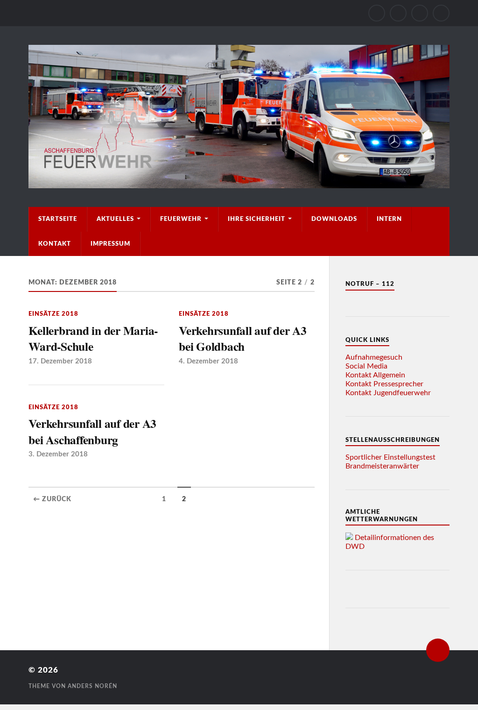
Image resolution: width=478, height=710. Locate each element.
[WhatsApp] (419, 13)
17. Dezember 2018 (60, 361)
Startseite (57, 219)
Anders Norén (92, 686)
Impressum (110, 244)
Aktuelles (115, 219)
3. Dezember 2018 (58, 454)
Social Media (366, 366)
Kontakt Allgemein (375, 375)
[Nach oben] (438, 650)
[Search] (441, 13)
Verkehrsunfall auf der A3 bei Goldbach (243, 338)
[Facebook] (398, 13)
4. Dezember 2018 (208, 361)
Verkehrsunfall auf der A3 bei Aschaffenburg (92, 431)
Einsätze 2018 (53, 314)
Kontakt (54, 244)
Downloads (334, 219)
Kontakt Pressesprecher (384, 384)
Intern (389, 219)
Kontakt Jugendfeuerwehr (388, 393)
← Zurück (52, 499)
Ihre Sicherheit (256, 219)
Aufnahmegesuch (373, 357)
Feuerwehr (181, 219)
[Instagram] (376, 13)
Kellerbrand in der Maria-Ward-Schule (93, 338)
